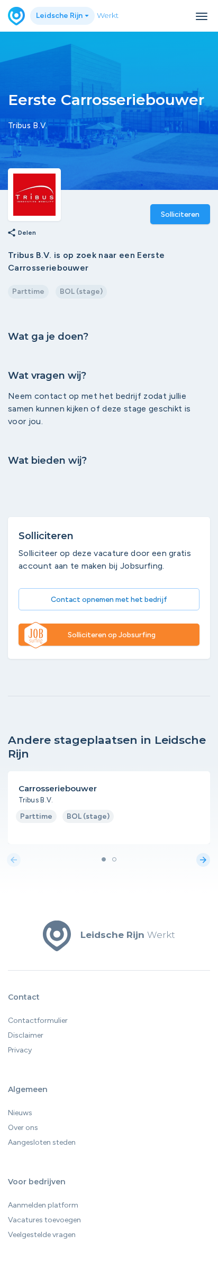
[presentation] (14, 860)
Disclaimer (25, 1035)
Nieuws (20, 1112)
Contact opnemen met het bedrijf (109, 599)
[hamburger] (201, 16)
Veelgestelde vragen (42, 1234)
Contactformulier (38, 1020)
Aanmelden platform (43, 1205)
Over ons (23, 1127)
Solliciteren (180, 214)
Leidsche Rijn (60, 15)
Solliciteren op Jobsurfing (112, 634)
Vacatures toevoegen (44, 1219)
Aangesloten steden (42, 1142)
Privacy (20, 1050)
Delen (21, 233)
